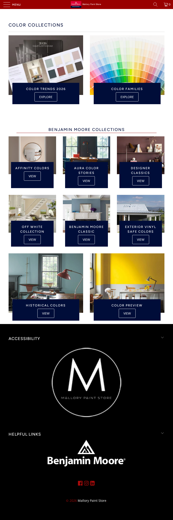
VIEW (32, 176)
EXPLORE (45, 97)
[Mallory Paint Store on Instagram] (86, 483)
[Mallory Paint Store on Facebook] (80, 483)
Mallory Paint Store (92, 500)
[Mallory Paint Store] (86, 4)
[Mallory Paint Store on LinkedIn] (92, 483)
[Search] (157, 4)
